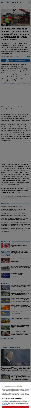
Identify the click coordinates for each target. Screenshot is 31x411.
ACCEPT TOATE (15, 407)
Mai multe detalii (27, 389)
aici (10, 394)
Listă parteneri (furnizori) (5, 404)
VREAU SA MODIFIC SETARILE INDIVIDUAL (15, 408)
